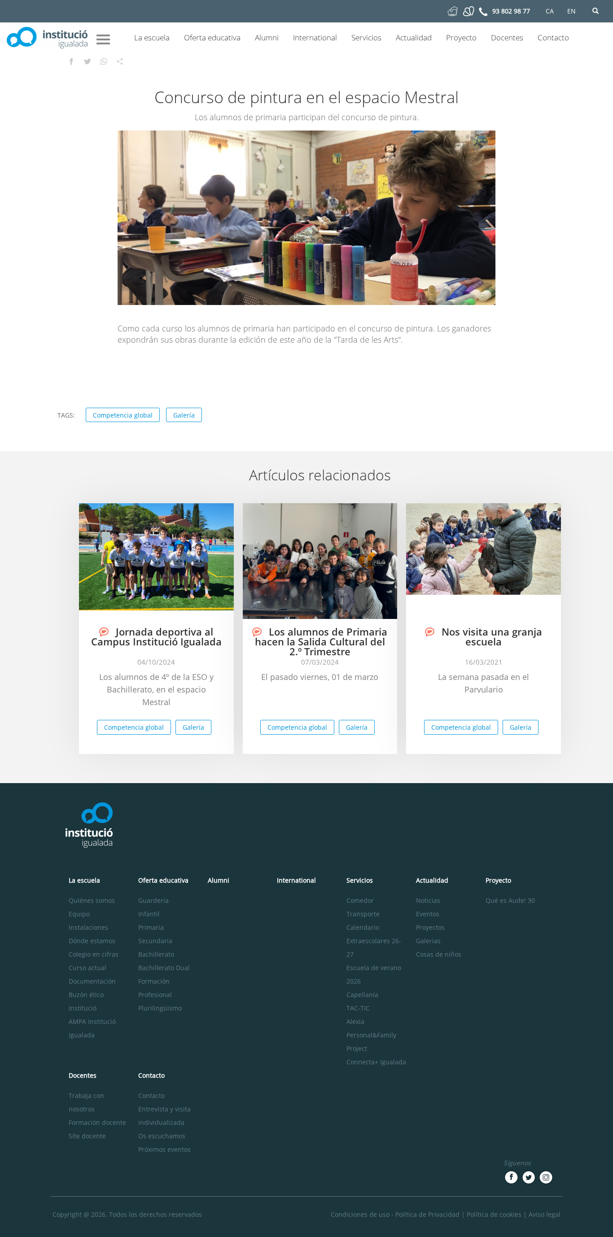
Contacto (553, 37)
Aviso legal (544, 1214)
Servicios (366, 37)
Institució (82, 1008)
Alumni (267, 37)
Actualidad (414, 37)
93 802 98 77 (511, 11)
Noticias (428, 900)
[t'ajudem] (452, 10)
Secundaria (155, 940)
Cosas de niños (438, 954)
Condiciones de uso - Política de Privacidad (395, 1214)
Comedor (360, 900)
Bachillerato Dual (164, 967)
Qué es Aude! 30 (510, 900)
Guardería (153, 900)
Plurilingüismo (160, 1008)
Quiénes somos (92, 900)
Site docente (87, 1136)
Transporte (363, 914)
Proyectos (430, 927)
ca (550, 11)
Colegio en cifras (93, 954)
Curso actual (87, 967)
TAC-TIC (358, 1008)
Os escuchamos (161, 1136)
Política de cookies (494, 1214)
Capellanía (362, 994)
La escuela (152, 37)
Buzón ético (86, 994)
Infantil (149, 914)
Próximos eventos (164, 1149)
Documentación (92, 981)
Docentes (507, 37)
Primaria (151, 927)
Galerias (428, 940)
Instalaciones (88, 927)
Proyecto (461, 37)
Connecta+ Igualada (376, 1062)
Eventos (427, 914)
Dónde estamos (92, 940)
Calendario (362, 927)
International (315, 37)
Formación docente (97, 1122)
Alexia (355, 1021)
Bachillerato (156, 954)
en (571, 11)
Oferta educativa (212, 37)
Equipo (79, 914)
